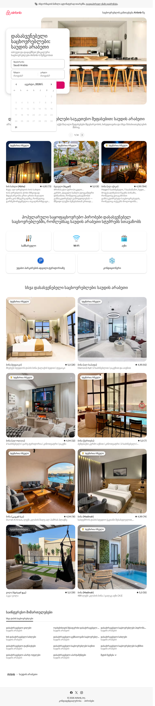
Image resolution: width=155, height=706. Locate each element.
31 (16, 127)
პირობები (89, 701)
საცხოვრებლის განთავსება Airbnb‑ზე (123, 12)
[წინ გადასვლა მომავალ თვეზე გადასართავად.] (51, 84)
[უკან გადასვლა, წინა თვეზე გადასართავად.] (16, 84)
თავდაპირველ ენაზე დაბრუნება (102, 4)
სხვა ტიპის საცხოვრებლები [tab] (19, 618)
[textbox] (24, 76)
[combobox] (37, 65)
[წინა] (70, 135)
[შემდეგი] (82, 135)
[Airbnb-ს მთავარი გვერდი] (13, 12)
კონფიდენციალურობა (70, 701)
